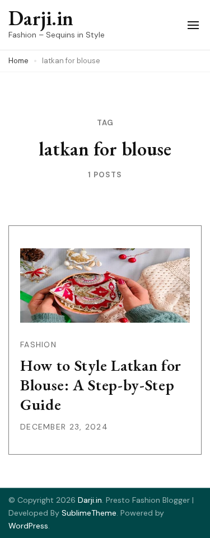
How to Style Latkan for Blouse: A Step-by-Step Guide (100, 384)
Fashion (38, 344)
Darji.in (40, 18)
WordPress (28, 526)
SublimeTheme (89, 513)
